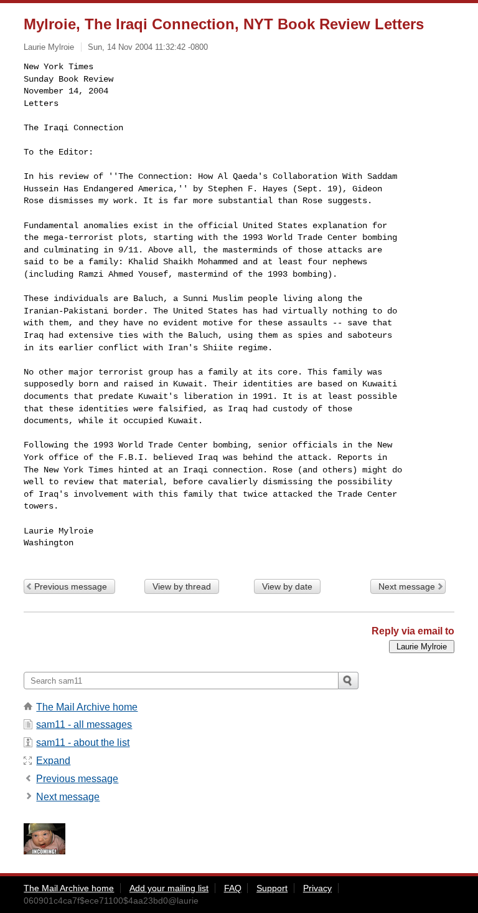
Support (272, 888)
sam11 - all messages (84, 724)
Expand (53, 760)
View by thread (181, 586)
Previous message (70, 586)
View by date (287, 586)
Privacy (317, 888)
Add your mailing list (169, 888)
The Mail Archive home (87, 707)
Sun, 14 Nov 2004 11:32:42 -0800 (148, 47)
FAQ (232, 888)
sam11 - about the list (82, 742)
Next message (406, 586)
